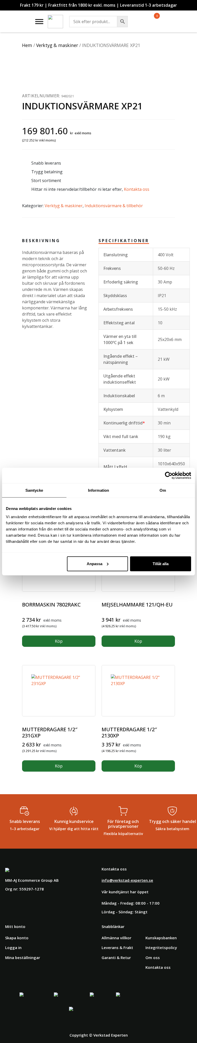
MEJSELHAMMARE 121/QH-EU (137, 604)
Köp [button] (59, 641)
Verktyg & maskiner (57, 45)
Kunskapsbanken (161, 937)
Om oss (152, 957)
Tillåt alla (161, 563)
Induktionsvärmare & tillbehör (114, 205)
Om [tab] (163, 490)
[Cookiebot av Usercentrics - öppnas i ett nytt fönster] (168, 475)
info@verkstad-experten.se (127, 880)
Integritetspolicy (161, 947)
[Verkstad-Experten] (55, 18)
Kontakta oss (136, 189)
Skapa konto (16, 937)
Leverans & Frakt (117, 947)
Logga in (13, 947)
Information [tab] (98, 490)
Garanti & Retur (116, 957)
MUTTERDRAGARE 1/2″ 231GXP (49, 732)
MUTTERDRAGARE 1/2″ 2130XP (129, 732)
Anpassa (94, 563)
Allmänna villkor (116, 937)
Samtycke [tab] (34, 490)
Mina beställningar (22, 957)
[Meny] (39, 21)
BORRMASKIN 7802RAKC (51, 604)
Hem (27, 45)
